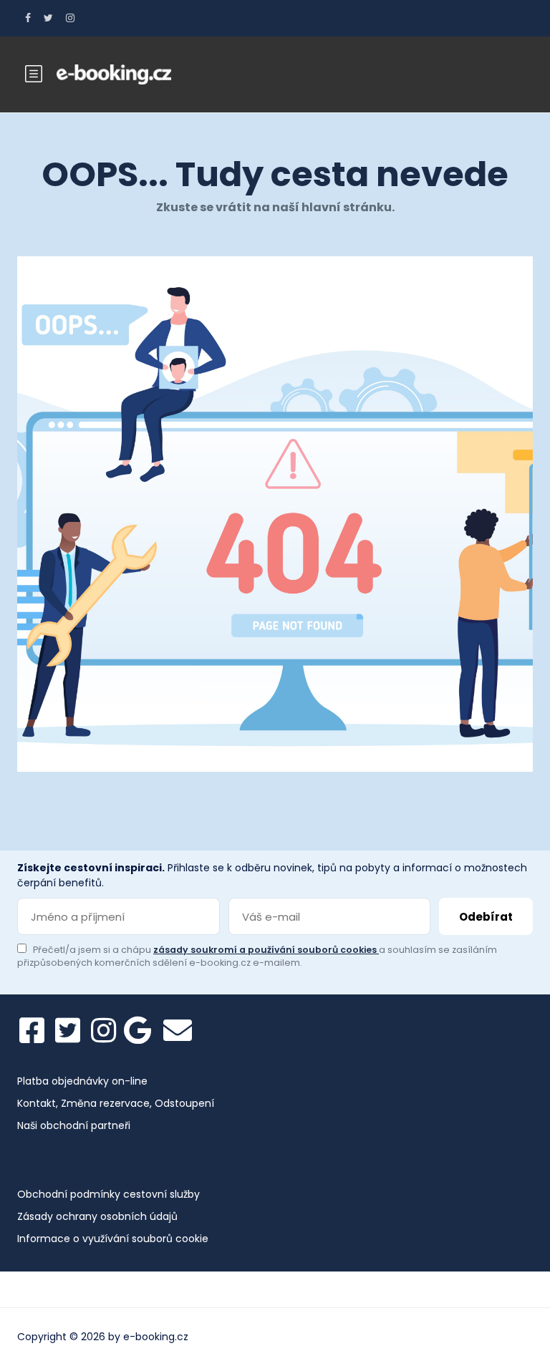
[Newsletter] (177, 1030)
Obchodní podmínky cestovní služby (108, 1194)
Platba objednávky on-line (82, 1081)
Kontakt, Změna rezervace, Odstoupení (115, 1103)
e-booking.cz (155, 1336)
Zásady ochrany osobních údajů (97, 1216)
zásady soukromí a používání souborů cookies (266, 950)
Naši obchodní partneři (73, 1125)
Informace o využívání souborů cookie (112, 1238)
